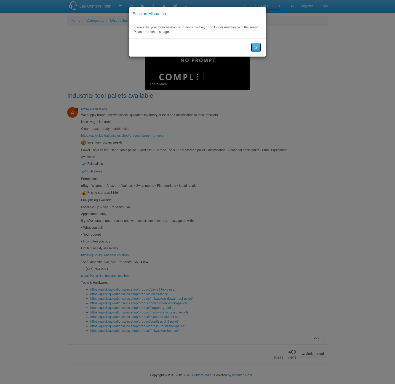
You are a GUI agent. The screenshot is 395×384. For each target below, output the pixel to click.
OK (256, 47)
